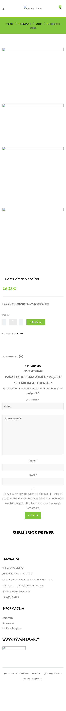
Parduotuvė (25, 23)
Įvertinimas (33, 399)
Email (33, 474)
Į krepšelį (35, 322)
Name (33, 460)
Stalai (39, 23)
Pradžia (10, 23)
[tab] (33, 356)
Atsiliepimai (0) (12, 356)
